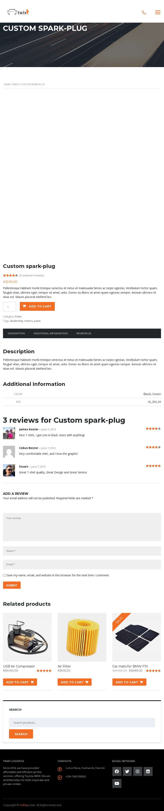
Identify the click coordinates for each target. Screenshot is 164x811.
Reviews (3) (83, 333)
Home (7, 84)
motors (28, 321)
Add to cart (40, 306)
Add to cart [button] (17, 682)
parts (37, 321)
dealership (16, 321)
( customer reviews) (31, 275)
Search (21, 734)
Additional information (51, 333)
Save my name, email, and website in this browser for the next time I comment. (57, 575)
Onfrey (23, 805)
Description (16, 333)
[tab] (16, 333)
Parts (15, 84)
